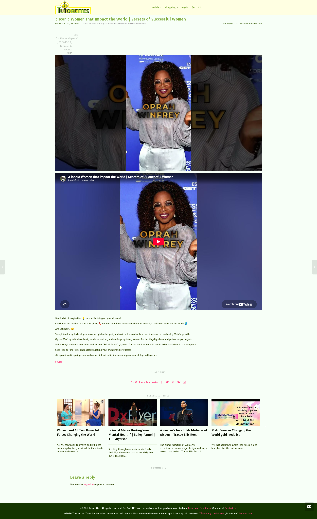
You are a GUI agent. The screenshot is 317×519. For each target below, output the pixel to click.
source (58, 361)
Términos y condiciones (211, 513)
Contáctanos (245, 513)
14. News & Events (66, 48)
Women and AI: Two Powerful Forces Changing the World (78, 432)
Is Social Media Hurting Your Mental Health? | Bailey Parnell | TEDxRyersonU (131, 434)
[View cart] (193, 7)
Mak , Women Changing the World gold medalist (231, 432)
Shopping (170, 7)
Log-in (184, 7)
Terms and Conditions (199, 508)
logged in (89, 484)
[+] (81, 412)
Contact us (230, 508)
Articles (156, 7)
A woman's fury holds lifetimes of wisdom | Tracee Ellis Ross (183, 432)
